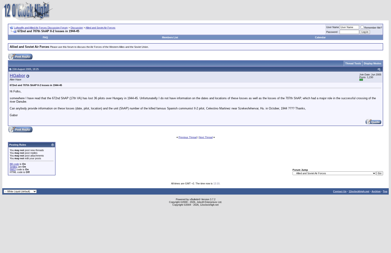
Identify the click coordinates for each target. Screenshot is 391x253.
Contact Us (339, 191)
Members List (170, 37)
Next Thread (206, 137)
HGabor (17, 75)
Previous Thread (188, 137)
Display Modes (372, 63)
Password (331, 32)
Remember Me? (373, 27)
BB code (14, 164)
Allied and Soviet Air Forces (100, 27)
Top (385, 191)
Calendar (320, 37)
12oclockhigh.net (359, 191)
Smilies (13, 166)
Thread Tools (353, 63)
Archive (376, 191)
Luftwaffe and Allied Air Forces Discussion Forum (41, 27)
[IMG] (13, 169)
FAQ (45, 37)
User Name (332, 27)
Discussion (77, 27)
